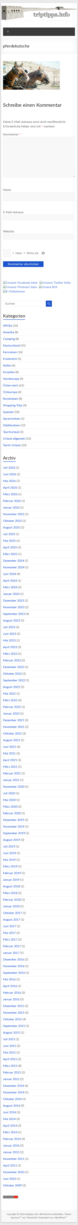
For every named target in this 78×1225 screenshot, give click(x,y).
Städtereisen (11, 425)
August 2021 (11, 740)
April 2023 (10, 647)
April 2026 (10, 487)
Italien (7, 365)
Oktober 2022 (12, 673)
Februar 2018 (12, 899)
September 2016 (14, 972)
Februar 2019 (12, 873)
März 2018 (10, 893)
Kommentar (12, 134)
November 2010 (13, 1172)
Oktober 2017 (12, 913)
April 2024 (10, 580)
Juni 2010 (9, 1178)
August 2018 (11, 886)
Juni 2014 (9, 1112)
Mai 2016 (9, 979)
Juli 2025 (9, 534)
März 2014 (10, 1132)
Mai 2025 (9, 540)
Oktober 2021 (12, 733)
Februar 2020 (12, 813)
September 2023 (14, 613)
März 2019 (10, 866)
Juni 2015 (9, 1045)
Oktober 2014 (12, 1099)
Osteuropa (10, 392)
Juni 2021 (9, 746)
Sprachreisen (11, 418)
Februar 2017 (12, 946)
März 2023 (10, 653)
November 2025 (13, 514)
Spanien (8, 412)
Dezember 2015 (13, 1006)
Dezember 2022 (13, 667)
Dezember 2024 (13, 560)
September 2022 (14, 680)
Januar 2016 (11, 999)
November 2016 (13, 966)
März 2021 (10, 766)
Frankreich (10, 358)
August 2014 (11, 1105)
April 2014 (10, 1125)
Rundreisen (10, 398)
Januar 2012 (11, 1152)
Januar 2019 (11, 879)
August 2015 (11, 1032)
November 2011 (13, 1158)
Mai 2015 (9, 1052)
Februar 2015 (12, 1072)
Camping (9, 338)
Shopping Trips (13, 405)
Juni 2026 (9, 474)
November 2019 (13, 826)
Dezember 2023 (13, 600)
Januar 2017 (11, 952)
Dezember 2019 (13, 819)
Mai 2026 (9, 481)
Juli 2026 (9, 467)
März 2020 (10, 806)
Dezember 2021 (13, 720)
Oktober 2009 (12, 1185)
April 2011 (10, 1165)
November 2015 (13, 1012)
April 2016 (10, 986)
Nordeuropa (11, 378)
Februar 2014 (12, 1138)
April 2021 (10, 760)
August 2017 (11, 919)
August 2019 (11, 839)
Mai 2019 (9, 859)
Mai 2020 (9, 800)
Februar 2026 (12, 500)
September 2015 (14, 1026)
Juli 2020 (9, 793)
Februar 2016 (12, 992)
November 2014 (13, 1092)
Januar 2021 (11, 780)
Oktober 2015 (12, 1019)
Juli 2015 (9, 1039)
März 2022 (10, 700)
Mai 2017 (9, 932)
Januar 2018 (11, 906)
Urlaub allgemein (14, 438)
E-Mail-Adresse (13, 212)
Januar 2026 (11, 507)
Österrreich (10, 385)
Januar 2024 (11, 594)
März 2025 (10, 554)
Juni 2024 (9, 574)
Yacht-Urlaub (12, 445)
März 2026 (10, 494)
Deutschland (11, 345)
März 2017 (10, 939)
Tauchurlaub (11, 432)
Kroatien (9, 372)
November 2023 (13, 607)
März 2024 (10, 587)
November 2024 (13, 567)
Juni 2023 (9, 633)
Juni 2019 (9, 853)
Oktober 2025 (12, 520)
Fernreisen (10, 352)
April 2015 (10, 1059)
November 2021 (13, 726)
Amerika (8, 332)
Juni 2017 (9, 926)
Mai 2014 (9, 1119)
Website (8, 231)
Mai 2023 (9, 640)
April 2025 (10, 547)
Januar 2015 (11, 1079)
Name (7, 189)
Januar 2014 (11, 1145)
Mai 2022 (9, 693)
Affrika (7, 325)
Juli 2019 (9, 846)
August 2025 (11, 527)
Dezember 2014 (13, 1085)
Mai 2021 (9, 753)
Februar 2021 (12, 773)
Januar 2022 (11, 713)
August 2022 (11, 687)
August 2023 (11, 620)
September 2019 (14, 833)
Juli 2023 (9, 627)
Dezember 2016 (13, 959)
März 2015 (10, 1065)
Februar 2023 (12, 660)
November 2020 (13, 786)
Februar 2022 (12, 706)
